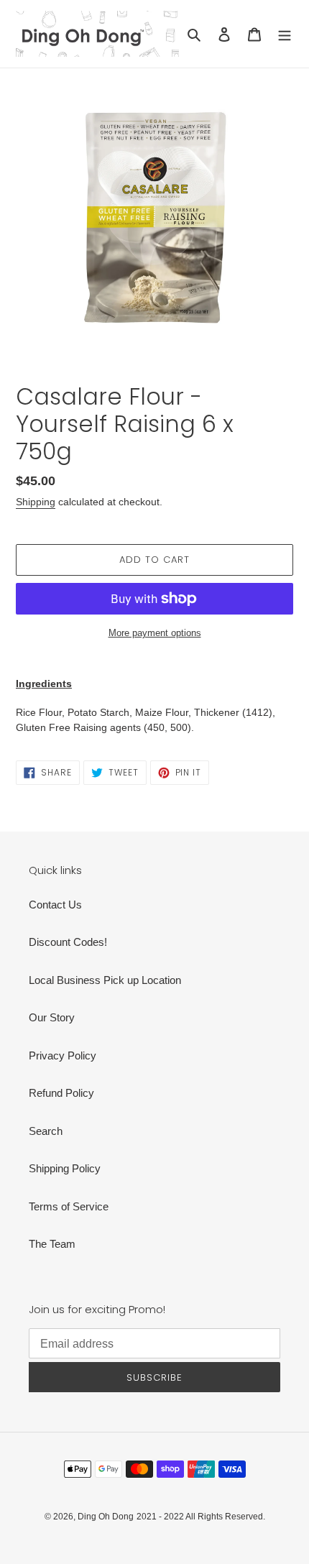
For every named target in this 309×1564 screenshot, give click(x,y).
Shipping (35, 501)
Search (46, 1131)
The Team (52, 1244)
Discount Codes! (68, 942)
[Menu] (284, 34)
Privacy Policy (62, 1055)
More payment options (155, 632)
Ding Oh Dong (106, 1517)
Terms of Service (69, 1206)
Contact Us (55, 904)
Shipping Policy (65, 1168)
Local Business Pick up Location (105, 980)
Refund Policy (61, 1093)
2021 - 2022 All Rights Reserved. (201, 1517)
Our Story (52, 1017)
